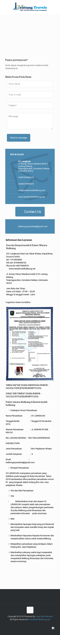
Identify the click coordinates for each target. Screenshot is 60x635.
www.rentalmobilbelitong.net (31, 197)
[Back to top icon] (30, 610)
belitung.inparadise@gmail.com (33, 226)
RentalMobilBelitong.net (39, 619)
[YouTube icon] (32, 623)
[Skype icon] (18, 623)
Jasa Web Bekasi (44, 616)
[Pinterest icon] (42, 623)
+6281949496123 (26, 177)
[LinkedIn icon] (38, 623)
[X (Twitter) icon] (25, 623)
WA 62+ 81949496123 (16, 262)
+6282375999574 (26, 184)
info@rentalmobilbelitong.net (31, 190)
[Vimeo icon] (28, 623)
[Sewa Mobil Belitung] (30, 6)
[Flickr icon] (35, 623)
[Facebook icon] (21, 623)
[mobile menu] (55, 6)
